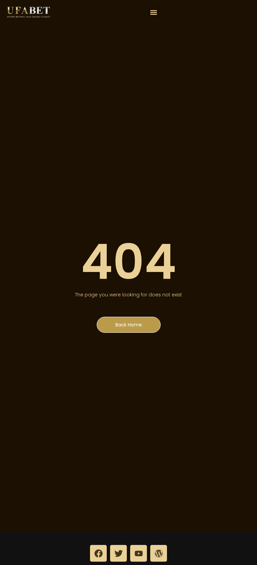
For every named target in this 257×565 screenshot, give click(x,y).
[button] (153, 12)
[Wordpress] (158, 553)
